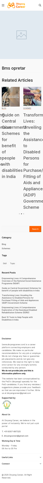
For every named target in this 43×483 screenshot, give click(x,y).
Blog (4, 108)
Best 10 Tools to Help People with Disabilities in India (17, 318)
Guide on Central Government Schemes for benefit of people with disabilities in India (14, 145)
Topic (12, 263)
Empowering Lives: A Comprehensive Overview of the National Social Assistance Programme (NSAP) (21, 281)
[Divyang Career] (16, 5)
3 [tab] (23, 214)
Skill (5, 263)
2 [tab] (21, 214)
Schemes (27, 108)
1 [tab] (19, 214)
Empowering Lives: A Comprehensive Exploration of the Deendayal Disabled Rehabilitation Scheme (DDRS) (19, 310)
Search (35, 229)
